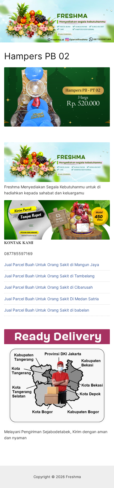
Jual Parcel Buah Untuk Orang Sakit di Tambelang (49, 276)
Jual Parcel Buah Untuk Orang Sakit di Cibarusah (48, 287)
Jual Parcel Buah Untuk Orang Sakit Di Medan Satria (51, 298)
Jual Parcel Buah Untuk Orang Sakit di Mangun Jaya (51, 264)
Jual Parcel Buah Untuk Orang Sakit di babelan (46, 310)
